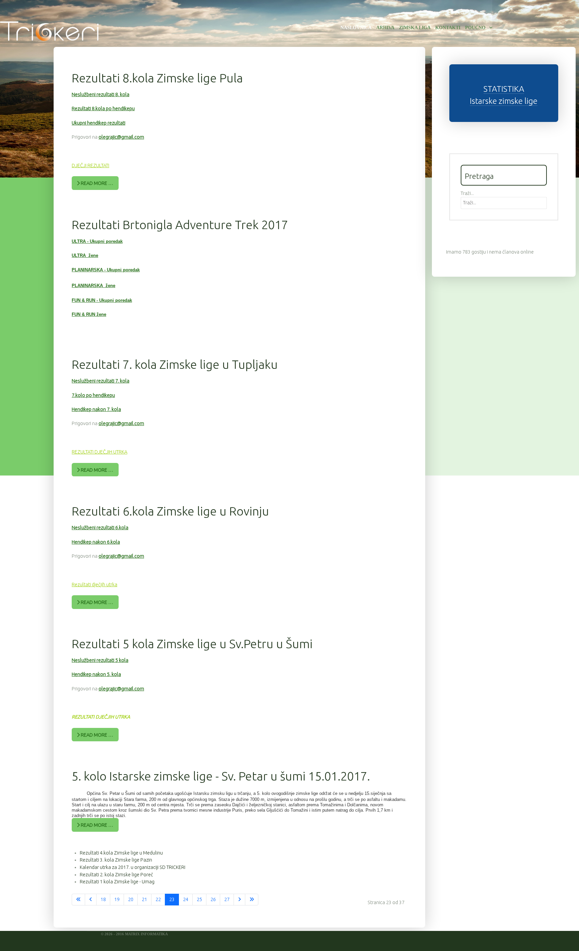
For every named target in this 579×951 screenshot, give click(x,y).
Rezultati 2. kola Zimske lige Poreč (116, 874)
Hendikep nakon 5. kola (96, 674)
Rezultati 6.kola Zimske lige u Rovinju (170, 511)
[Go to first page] (78, 900)
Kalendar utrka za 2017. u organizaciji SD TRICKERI (132, 867)
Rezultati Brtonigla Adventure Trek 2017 (180, 224)
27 (227, 899)
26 (213, 899)
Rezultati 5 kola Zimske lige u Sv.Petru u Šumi (192, 644)
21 (144, 899)
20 (130, 899)
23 (172, 899)
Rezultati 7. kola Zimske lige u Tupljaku (175, 364)
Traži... (467, 193)
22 (158, 899)
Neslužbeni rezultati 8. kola (100, 94)
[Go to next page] (239, 900)
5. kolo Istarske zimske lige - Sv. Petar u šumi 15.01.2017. (221, 776)
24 (185, 899)
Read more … (96, 183)
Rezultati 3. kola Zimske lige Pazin (116, 860)
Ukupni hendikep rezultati (98, 123)
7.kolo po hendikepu (93, 395)
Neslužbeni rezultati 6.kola (100, 527)
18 (103, 899)
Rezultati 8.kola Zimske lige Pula (157, 78)
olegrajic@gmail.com (121, 137)
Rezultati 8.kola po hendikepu (103, 108)
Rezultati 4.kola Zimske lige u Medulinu (121, 853)
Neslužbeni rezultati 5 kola (100, 660)
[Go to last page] (251, 900)
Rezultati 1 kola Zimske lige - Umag (117, 881)
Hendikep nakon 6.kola (96, 542)
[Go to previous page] (90, 900)
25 (199, 899)
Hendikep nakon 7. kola (96, 409)
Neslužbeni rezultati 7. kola (100, 381)
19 (117, 899)
